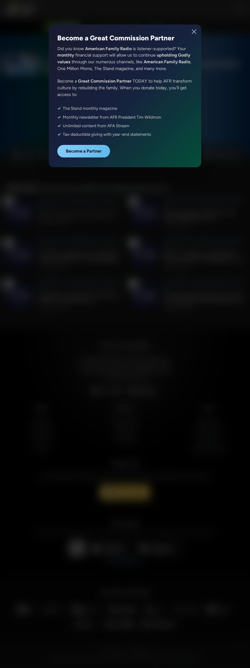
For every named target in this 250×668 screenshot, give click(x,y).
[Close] (194, 31)
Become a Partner (84, 151)
